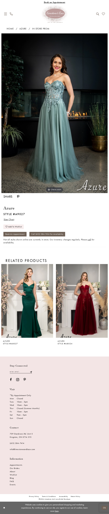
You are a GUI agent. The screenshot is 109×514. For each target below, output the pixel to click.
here (56, 511)
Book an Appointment (15, 234)
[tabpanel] (54, 113)
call (89, 239)
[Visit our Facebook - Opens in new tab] (11, 379)
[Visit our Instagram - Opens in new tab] (17, 380)
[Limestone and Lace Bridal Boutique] (54, 14)
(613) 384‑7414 (17, 443)
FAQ (12, 481)
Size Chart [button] (9, 219)
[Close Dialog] (4, 507)
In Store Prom (40, 28)
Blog (12, 478)
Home (10, 28)
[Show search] (97, 14)
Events (13, 484)
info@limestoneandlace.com (22, 449)
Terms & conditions (49, 496)
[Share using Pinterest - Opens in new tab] (18, 196)
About (12, 471)
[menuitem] (5, 14)
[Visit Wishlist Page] (103, 13)
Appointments (16, 465)
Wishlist (13, 475)
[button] (5, 14)
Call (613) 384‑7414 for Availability (47, 234)
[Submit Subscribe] (31, 371)
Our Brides (15, 468)
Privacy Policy (34, 496)
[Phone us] (11, 13)
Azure (23, 28)
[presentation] (27, 301)
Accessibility (63, 496)
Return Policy (75, 496)
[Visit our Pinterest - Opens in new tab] (24, 379)
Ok (104, 507)
